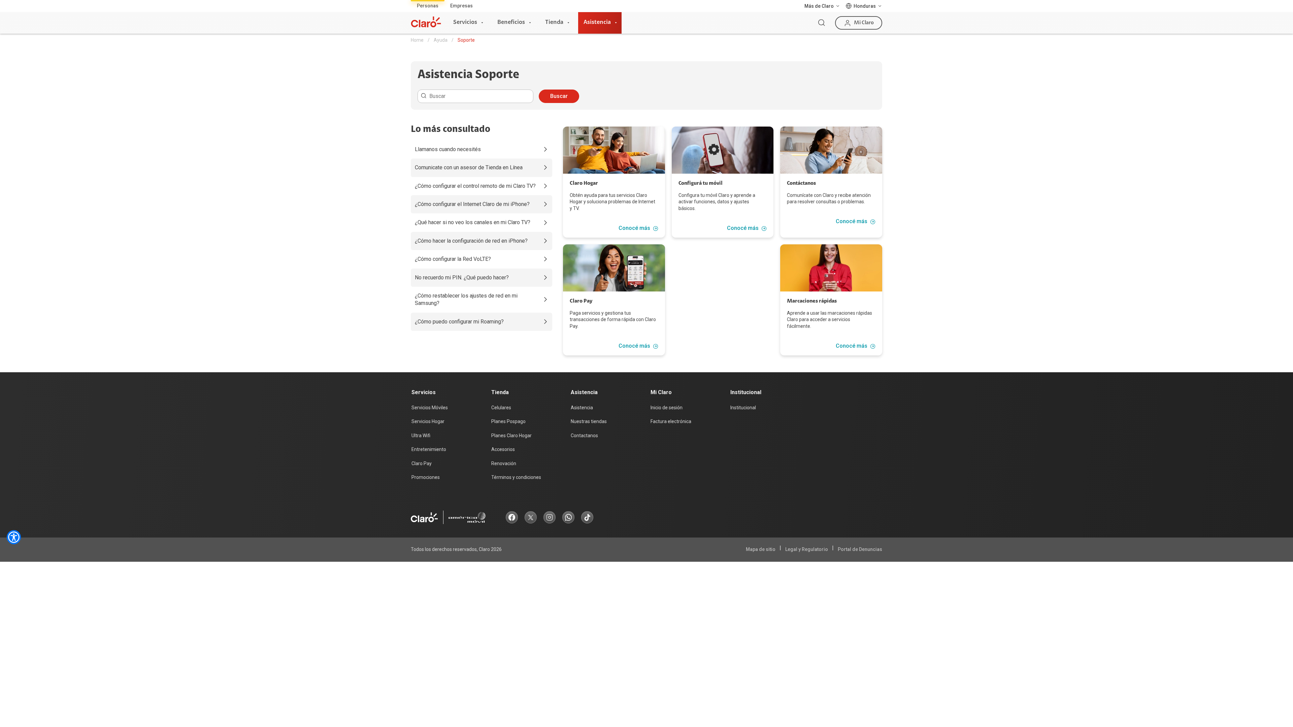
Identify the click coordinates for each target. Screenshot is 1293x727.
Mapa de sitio (760, 549)
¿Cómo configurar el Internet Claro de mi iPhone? (472, 204)
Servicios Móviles (429, 407)
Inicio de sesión (667, 407)
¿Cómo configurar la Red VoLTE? (453, 259)
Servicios (465, 23)
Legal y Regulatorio (806, 549)
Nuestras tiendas (589, 421)
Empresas (461, 5)
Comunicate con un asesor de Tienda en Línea (469, 167)
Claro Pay (421, 463)
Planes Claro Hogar (511, 435)
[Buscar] (822, 23)
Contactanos (584, 435)
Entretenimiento (428, 449)
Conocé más (634, 228)
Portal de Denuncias (860, 549)
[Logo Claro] (426, 21)
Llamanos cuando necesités (448, 149)
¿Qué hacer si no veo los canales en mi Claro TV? (472, 222)
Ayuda (440, 40)
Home (417, 40)
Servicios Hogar (427, 421)
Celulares (501, 407)
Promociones (425, 477)
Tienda (554, 23)
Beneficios (511, 23)
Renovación (503, 463)
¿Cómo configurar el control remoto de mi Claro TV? (475, 186)
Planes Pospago (508, 421)
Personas (427, 5)
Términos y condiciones (516, 477)
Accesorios (503, 449)
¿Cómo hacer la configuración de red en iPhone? (471, 241)
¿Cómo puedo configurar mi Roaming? (459, 321)
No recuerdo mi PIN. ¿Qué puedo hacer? (462, 277)
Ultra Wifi (420, 435)
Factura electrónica (671, 421)
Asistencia (597, 23)
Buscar (559, 96)
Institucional (743, 407)
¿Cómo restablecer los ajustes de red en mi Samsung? (466, 299)
